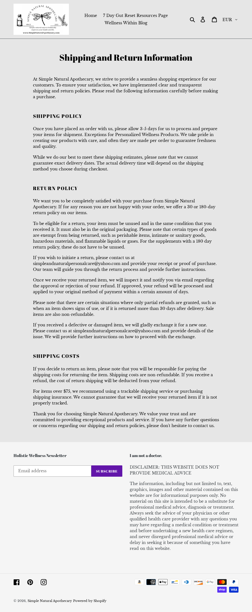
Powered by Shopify (89, 601)
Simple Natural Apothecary (50, 601)
